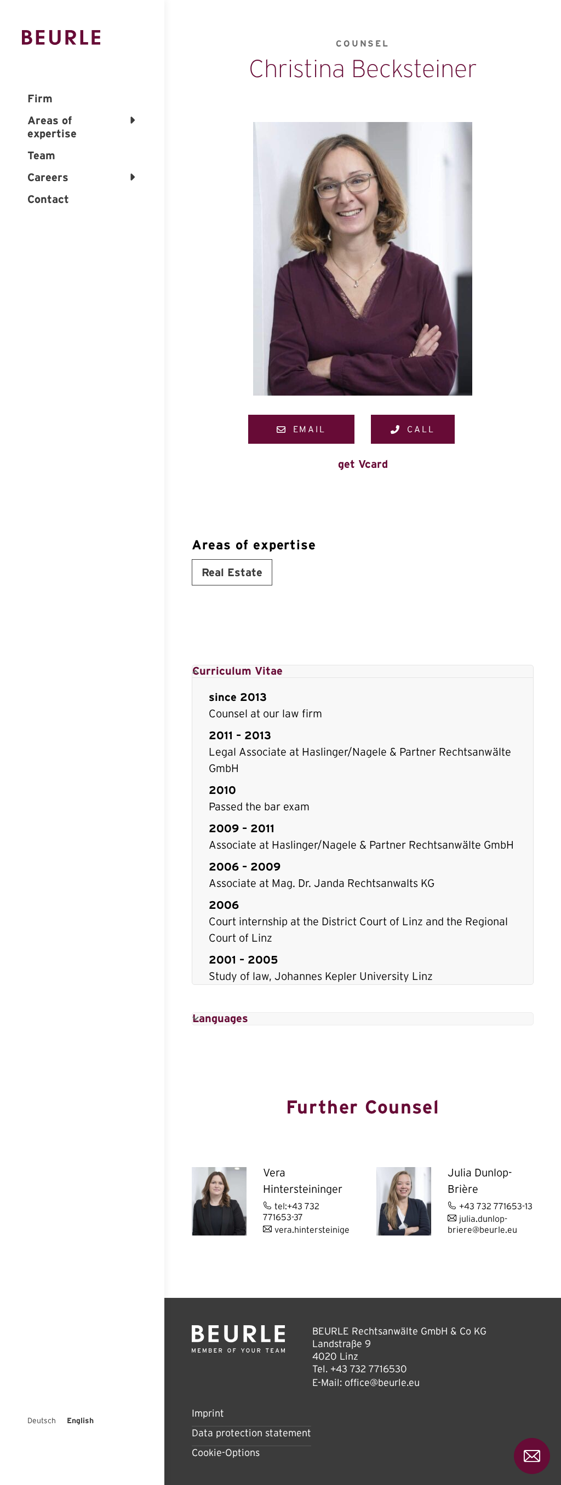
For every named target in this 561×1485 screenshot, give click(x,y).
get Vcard (363, 464)
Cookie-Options (226, 1452)
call (421, 429)
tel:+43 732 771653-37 (291, 1211)
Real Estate (232, 572)
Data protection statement (251, 1433)
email (309, 429)
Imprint (208, 1413)
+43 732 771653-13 (496, 1206)
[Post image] (219, 1201)
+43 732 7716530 (368, 1369)
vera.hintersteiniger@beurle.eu (336, 1229)
